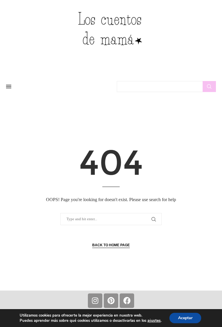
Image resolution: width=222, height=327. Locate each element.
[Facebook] (127, 300)
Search (209, 86)
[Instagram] (95, 300)
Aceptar (185, 318)
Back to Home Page (111, 245)
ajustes (154, 320)
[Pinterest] (111, 300)
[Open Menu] (8, 86)
